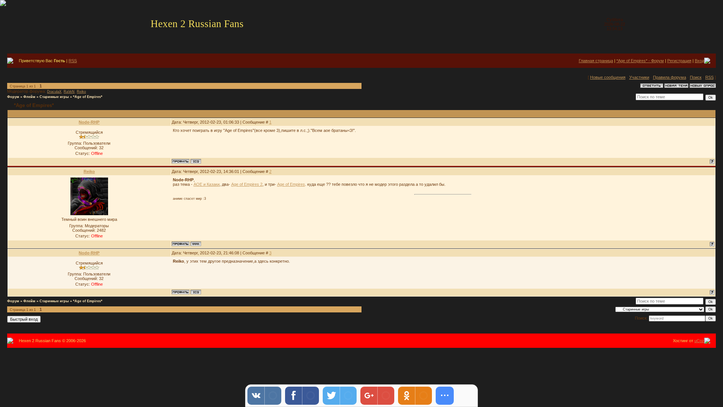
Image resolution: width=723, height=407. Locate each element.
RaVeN (69, 91)
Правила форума (669, 77)
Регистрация (679, 60)
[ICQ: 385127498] (196, 161)
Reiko (81, 91)
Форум (13, 97)
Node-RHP (89, 122)
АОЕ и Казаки (207, 184)
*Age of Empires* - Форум (640, 60)
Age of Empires (291, 184)
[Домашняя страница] (196, 244)
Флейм (29, 97)
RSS (73, 60)
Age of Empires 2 (246, 184)
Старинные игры (54, 97)
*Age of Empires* (87, 97)
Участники (639, 77)
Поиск (696, 77)
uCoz (699, 340)
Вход (699, 60)
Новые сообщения (607, 77)
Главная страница (596, 60)
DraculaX (54, 91)
